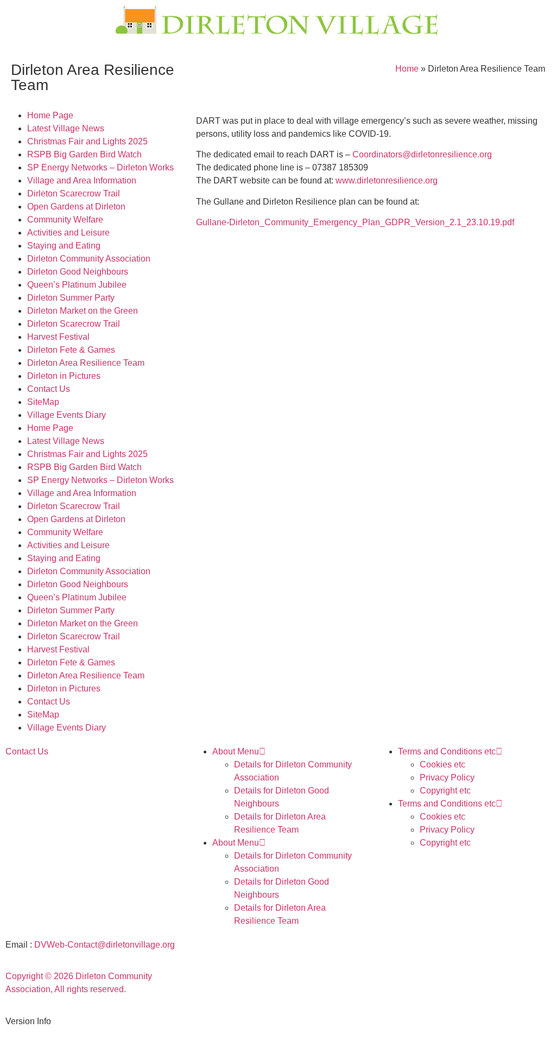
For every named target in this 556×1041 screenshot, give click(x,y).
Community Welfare (65, 219)
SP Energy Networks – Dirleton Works (100, 167)
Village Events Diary (66, 415)
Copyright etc (445, 790)
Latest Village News (65, 128)
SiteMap (43, 402)
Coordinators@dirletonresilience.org (422, 154)
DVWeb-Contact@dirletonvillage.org (104, 944)
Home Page (50, 115)
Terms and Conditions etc (447, 751)
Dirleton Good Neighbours (77, 271)
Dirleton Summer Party (71, 297)
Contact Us (48, 388)
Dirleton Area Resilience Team (85, 362)
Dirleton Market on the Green (82, 310)
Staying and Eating (63, 245)
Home (407, 68)
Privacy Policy (447, 777)
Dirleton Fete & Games (71, 349)
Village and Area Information (81, 180)
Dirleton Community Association (88, 258)
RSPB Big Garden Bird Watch (84, 154)
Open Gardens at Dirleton (76, 206)
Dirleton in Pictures (63, 375)
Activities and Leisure (68, 232)
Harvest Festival (58, 336)
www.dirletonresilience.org (387, 180)
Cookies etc (442, 764)
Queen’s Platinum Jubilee (77, 284)
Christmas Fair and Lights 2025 (87, 141)
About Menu (235, 751)
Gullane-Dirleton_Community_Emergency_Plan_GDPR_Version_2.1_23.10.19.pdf (355, 222)
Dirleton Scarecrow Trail (73, 193)
